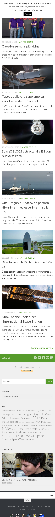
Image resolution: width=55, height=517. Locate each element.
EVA (49, 414)
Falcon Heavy (16, 418)
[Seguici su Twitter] (39, 357)
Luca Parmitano (27, 425)
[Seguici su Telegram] (35, 357)
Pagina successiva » (42, 347)
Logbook (16, 425)
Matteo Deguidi (26, 42)
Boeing (36, 411)
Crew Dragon (6, 415)
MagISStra (43, 425)
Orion (28, 429)
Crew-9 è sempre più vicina (21, 46)
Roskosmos (22, 432)
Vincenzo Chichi (29, 147)
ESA (45, 414)
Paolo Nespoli (38, 428)
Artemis (18, 411)
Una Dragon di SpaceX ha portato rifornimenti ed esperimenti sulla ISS (25, 207)
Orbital (20, 429)
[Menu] (52, 495)
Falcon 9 (6, 418)
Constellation (49, 411)
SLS (17, 436)
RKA (14, 433)
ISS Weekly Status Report (26, 422)
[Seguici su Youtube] (47, 357)
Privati (47, 429)
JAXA (37, 421)
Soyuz (31, 436)
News (14, 429)
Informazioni (37, 10)
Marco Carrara (27, 198)
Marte (49, 425)
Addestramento (8, 410)
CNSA (41, 410)
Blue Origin (30, 411)
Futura (23, 418)
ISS (34, 417)
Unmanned (29, 439)
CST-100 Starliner (18, 414)
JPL (42, 421)
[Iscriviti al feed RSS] (51, 357)
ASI (23, 410)
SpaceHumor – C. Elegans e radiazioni (19, 479)
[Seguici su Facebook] (43, 357)
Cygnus (29, 414)
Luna (36, 425)
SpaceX (16, 439)
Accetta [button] (28, 14)
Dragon (37, 414)
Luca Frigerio (26, 312)
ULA (22, 440)
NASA (6, 428)
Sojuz (23, 436)
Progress (7, 432)
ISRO (29, 418)
